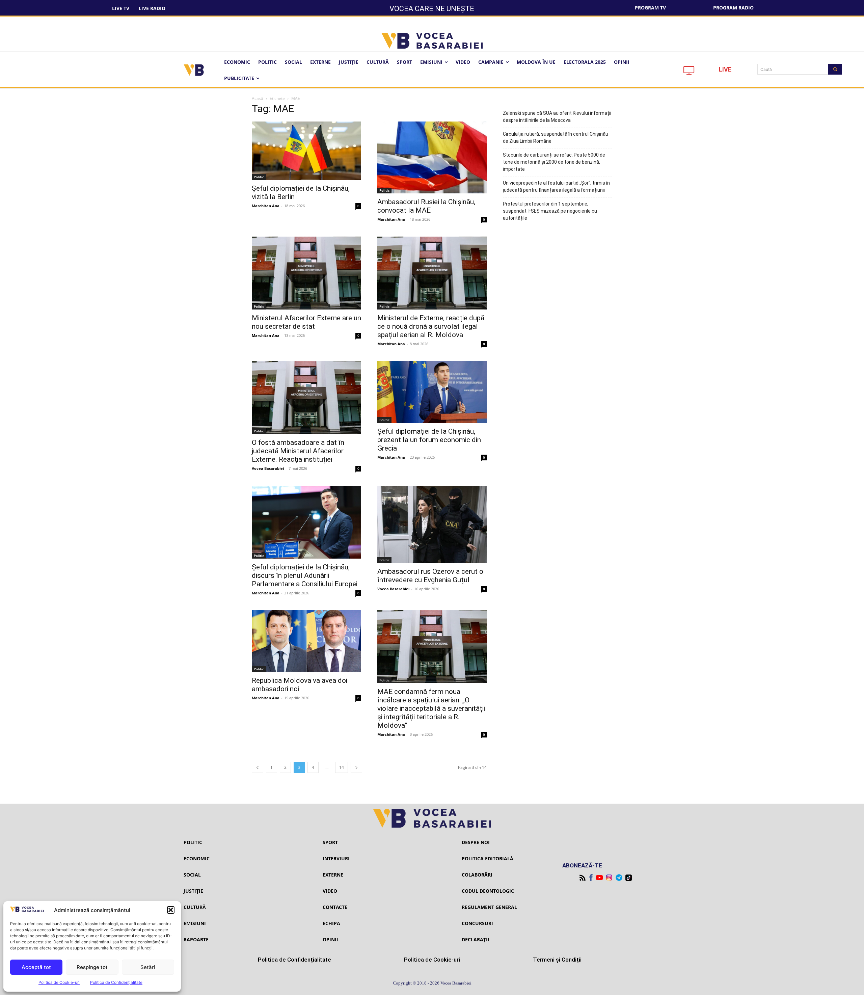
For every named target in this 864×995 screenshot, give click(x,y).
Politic (259, 176)
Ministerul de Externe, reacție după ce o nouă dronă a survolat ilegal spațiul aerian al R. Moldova (430, 326)
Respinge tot (92, 967)
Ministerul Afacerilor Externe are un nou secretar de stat (306, 322)
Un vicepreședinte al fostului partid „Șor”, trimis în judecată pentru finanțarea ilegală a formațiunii (556, 186)
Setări (147, 967)
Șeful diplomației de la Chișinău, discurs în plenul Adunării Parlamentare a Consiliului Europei (304, 575)
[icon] (689, 72)
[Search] (835, 69)
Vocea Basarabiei (268, 468)
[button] (170, 910)
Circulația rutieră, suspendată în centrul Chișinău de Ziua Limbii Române (555, 137)
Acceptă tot (36, 967)
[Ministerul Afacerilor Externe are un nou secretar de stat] (306, 273)
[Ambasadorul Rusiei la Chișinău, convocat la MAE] (432, 157)
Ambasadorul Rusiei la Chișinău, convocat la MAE (426, 206)
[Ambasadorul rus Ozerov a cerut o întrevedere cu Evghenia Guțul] (432, 524)
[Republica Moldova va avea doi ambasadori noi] (306, 641)
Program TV (650, 7)
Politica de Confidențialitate (116, 982)
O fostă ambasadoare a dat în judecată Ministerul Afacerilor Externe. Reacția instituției (298, 450)
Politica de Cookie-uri (59, 982)
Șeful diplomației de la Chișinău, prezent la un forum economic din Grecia (429, 439)
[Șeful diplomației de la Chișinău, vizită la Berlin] (306, 151)
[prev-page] (257, 767)
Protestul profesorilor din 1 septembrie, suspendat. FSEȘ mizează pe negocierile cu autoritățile (550, 211)
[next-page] (356, 767)
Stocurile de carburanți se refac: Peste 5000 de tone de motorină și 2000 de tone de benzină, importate (554, 162)
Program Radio (733, 7)
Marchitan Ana (265, 205)
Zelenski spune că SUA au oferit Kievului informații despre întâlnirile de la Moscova (557, 116)
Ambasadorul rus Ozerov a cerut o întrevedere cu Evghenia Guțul (430, 575)
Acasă (257, 98)
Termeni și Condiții (557, 959)
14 (341, 767)
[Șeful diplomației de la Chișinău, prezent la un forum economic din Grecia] (432, 392)
